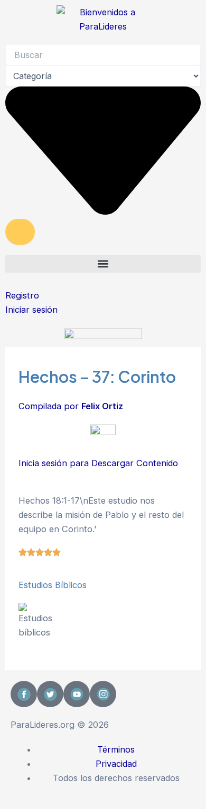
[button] (103, 264)
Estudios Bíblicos (52, 585)
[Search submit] (20, 231)
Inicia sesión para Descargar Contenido (98, 463)
